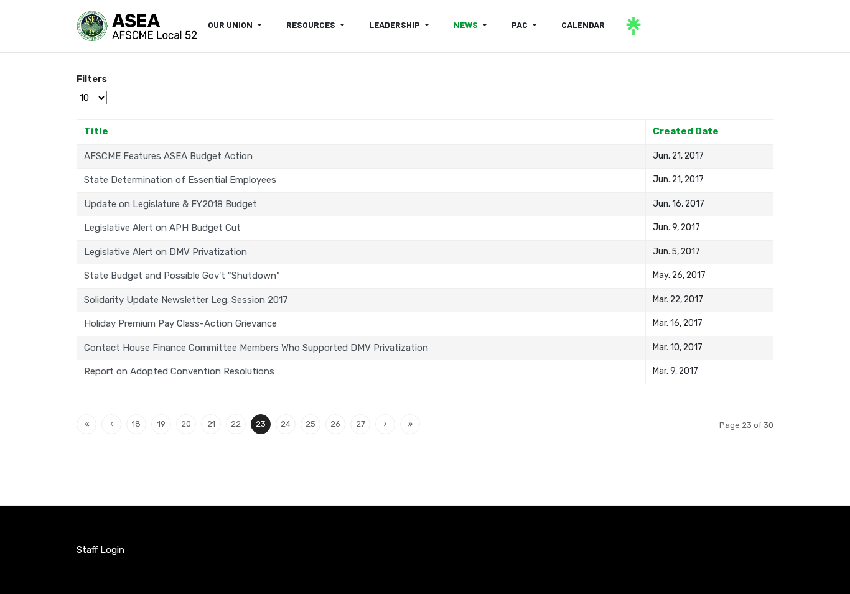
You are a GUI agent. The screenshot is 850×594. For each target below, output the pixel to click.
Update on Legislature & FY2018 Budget (170, 204)
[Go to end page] (410, 424)
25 (310, 424)
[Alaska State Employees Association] (137, 26)
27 (360, 424)
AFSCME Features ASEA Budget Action (168, 156)
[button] (237, 25)
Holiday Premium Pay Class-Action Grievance (180, 323)
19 (161, 424)
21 (211, 424)
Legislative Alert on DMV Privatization (165, 252)
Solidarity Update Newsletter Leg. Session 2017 (186, 299)
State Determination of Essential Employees (180, 179)
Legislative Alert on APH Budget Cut (162, 227)
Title (96, 131)
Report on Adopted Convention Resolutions (179, 371)
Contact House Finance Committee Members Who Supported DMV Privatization (256, 347)
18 (136, 424)
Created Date (686, 131)
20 (186, 424)
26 (335, 424)
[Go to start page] (86, 424)
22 (236, 424)
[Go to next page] (385, 424)
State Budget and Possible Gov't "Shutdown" (182, 275)
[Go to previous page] (111, 424)
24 (286, 424)
